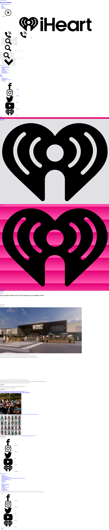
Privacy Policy (4, 480)
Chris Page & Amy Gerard (5, 69)
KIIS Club (3, 7)
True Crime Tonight (4, 71)
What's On (3, 6)
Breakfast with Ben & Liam (5, 4)
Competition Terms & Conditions (6, 79)
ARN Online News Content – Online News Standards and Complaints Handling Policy (13, 478)
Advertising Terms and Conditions (6, 477)
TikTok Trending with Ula (5, 490)
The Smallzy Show (4, 489)
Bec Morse (3, 68)
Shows (3, 5)
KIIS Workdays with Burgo (5, 67)
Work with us (3, 80)
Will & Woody (4, 486)
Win (0, 74)
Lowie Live (3, 70)
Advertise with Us (4, 8)
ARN (2, 528)
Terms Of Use (3, 481)
